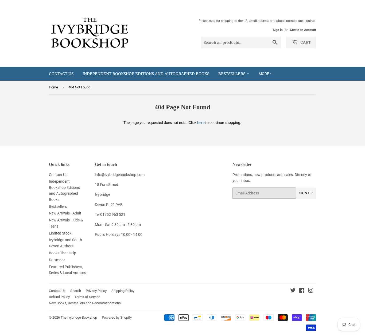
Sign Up (306, 193)
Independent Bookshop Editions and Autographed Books (146, 74)
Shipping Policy (122, 291)
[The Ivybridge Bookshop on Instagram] (310, 291)
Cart (305, 42)
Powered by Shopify (117, 317)
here (200, 122)
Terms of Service (87, 297)
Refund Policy (59, 297)
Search (75, 291)
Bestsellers (232, 74)
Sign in (278, 30)
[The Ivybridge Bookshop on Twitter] (293, 291)
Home (53, 87)
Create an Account (303, 30)
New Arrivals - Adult (65, 213)
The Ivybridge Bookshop (79, 317)
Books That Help (62, 253)
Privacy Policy (96, 291)
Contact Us (61, 74)
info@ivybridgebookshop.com (120, 175)
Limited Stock (60, 233)
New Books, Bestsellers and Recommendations (85, 303)
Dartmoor (57, 260)
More (264, 74)
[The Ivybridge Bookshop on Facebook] (302, 291)
